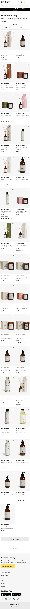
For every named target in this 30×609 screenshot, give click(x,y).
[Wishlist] (21, 2)
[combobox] (16, 6)
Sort (21, 27)
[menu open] (27, 2)
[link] (7, 54)
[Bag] (24, 2)
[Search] (3, 6)
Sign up (15, 10)
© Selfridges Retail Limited (15, 606)
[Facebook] (2, 599)
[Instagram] (6, 599)
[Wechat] (14, 599)
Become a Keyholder (7, 566)
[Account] (18, 2)
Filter (6, 27)
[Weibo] (18, 599)
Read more (3, 21)
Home (4, 13)
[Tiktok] (10, 599)
